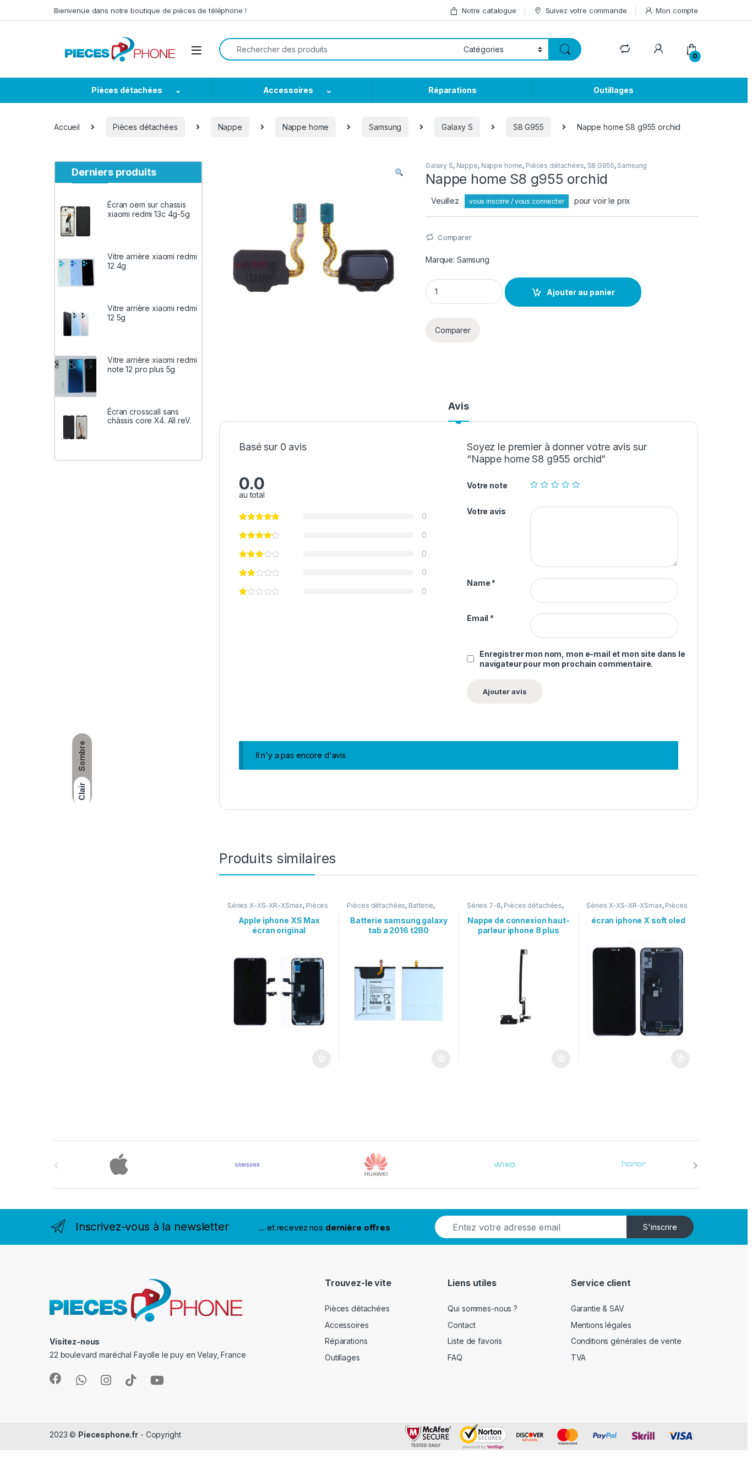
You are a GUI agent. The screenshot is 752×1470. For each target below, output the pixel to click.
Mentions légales (601, 1325)
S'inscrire (660, 1227)
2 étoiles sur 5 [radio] (544, 484)
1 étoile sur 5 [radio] (534, 484)
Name (481, 582)
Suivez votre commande (586, 10)
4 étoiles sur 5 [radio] (565, 484)
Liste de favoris (475, 1341)
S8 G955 (528, 127)
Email (480, 618)
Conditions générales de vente (626, 1341)
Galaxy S (457, 127)
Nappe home (305, 127)
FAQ (455, 1357)
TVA (578, 1357)
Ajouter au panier (581, 292)
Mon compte (677, 10)
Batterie (420, 905)
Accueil (67, 127)
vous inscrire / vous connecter (516, 201)
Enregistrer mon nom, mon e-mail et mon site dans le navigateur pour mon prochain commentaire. (582, 658)
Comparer (455, 237)
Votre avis (486, 511)
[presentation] (695, 1165)
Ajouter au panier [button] (317, 1058)
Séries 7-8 (484, 905)
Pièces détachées (126, 90)
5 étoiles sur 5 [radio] (576, 484)
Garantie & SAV (597, 1308)
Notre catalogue (489, 10)
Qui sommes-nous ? (482, 1308)
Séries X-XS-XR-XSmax (265, 905)
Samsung (385, 127)
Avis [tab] (458, 406)
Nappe (230, 127)
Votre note (487, 485)
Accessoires (288, 90)
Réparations (452, 90)
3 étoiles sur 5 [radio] (555, 484)
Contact (461, 1325)
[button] (399, 172)
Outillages (613, 90)
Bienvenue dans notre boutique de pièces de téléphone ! (150, 10)
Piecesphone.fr (108, 1434)
